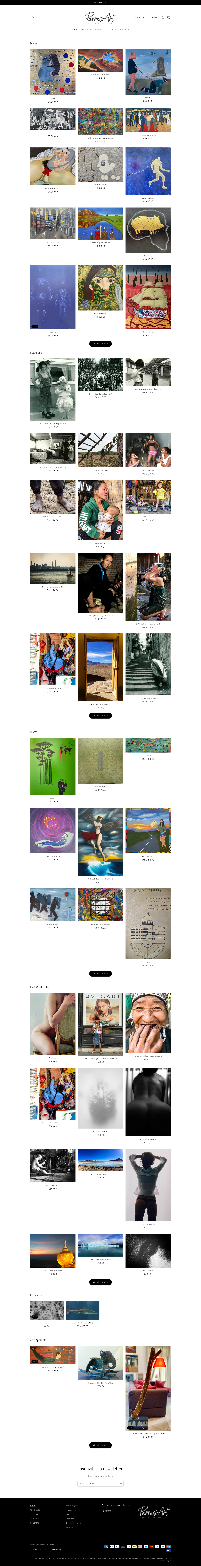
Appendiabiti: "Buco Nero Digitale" (53, 1367)
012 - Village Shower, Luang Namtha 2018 (148, 624)
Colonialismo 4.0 (148, 332)
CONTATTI (34, 1523)
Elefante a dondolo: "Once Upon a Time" (100, 1383)
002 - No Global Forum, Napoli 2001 (100, 394)
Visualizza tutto (100, 344)
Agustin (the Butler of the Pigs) (82, 1323)
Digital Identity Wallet (101, 313)
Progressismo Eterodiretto (148, 135)
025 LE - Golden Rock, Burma (53, 1271)
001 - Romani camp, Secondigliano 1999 (53, 424)
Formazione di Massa (53, 856)
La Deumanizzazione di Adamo (100, 74)
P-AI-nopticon (148, 962)
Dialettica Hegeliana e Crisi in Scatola (100, 138)
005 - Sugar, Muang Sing (100, 470)
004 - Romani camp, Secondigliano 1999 (53, 467)
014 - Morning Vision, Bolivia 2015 (100, 704)
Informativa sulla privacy (106, 1558)
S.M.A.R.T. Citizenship (53, 242)
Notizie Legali (71, 1506)
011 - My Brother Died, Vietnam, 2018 (101, 616)
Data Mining (148, 256)
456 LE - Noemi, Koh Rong (148, 1139)
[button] (33, 17)
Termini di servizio (73, 1523)
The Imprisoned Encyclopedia (100, 924)
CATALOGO (34, 1514)
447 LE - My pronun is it (100, 1131)
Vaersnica (53, 133)
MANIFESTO (35, 1510)
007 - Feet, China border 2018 (52, 517)
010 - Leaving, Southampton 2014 (53, 587)
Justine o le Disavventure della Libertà (100, 879)
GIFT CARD (34, 1519)
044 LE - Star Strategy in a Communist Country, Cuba (100, 1059)
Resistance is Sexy (148, 856)
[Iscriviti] (120, 1484)
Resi (68, 1514)
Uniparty (52, 98)
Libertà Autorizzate (148, 198)
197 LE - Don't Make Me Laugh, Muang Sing (148, 1056)
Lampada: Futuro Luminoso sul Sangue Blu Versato (148, 1434)
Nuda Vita (53, 332)
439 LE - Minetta (148, 1271)
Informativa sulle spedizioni (153, 1558)
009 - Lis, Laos (148, 517)
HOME (32, 1506)
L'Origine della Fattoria (52, 188)
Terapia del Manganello (52, 924)
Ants (46, 1323)
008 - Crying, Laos (100, 543)
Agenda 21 (52, 798)
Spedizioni (70, 1519)
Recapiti (69, 1527)
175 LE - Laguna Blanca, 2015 (100, 1174)
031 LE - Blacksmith (52, 1185)
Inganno (148, 755)
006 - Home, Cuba (148, 470)
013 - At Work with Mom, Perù (52, 688)
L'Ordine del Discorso (100, 185)
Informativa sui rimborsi (86, 1558)
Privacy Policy (71, 1510)
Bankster (148, 98)
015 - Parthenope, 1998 (148, 698)
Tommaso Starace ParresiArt (52, 1558)
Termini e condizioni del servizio (129, 1558)
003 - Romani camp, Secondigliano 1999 (148, 389)
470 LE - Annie (52, 1058)
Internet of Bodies (100, 787)
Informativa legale (164, 1561)
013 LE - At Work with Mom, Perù (53, 1123)
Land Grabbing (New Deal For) (100, 243)
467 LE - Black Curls (148, 1224)
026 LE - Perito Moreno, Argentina (100, 1260)
